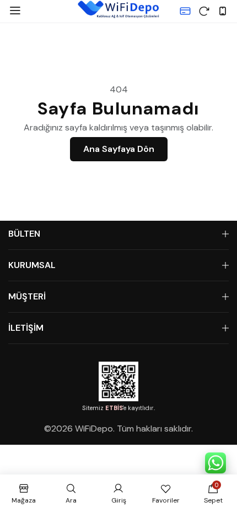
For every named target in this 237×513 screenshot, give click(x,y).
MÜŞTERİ (27, 296)
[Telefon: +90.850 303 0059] (223, 11)
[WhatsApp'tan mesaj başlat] (215, 462)
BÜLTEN (24, 233)
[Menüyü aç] (14, 11)
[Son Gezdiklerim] (204, 11)
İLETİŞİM (26, 328)
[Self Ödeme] (185, 11)
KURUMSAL (32, 265)
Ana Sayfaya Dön (118, 149)
